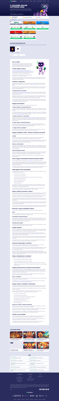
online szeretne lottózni (30, 160)
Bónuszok (30, 376)
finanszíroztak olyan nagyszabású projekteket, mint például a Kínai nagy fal (22, 71)
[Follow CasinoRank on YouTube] (45, 389)
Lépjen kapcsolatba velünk (19, 377)
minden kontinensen (33, 83)
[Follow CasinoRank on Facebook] (40, 389)
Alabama (36, 232)
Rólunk (20, 376)
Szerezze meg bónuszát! (16, 38)
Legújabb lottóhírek (40, 376)
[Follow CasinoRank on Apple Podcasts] (48, 389)
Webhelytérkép (20, 381)
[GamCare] (41, 395)
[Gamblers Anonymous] (37, 395)
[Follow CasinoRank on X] (43, 389)
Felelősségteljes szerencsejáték (30, 378)
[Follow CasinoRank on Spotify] (46, 389)
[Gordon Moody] (32, 395)
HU (10, 389)
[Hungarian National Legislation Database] (25, 395)
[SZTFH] (16, 395)
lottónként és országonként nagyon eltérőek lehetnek (23, 92)
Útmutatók (30, 377)
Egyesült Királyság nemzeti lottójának (31, 117)
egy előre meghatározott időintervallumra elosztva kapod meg (24, 281)
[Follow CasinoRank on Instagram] (41, 389)
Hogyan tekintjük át (19, 378)
